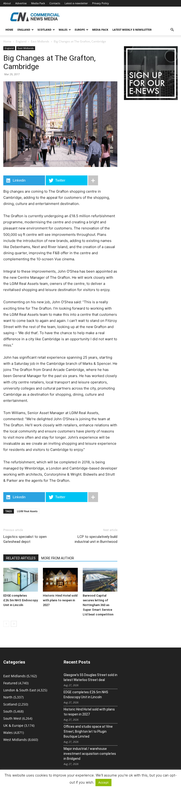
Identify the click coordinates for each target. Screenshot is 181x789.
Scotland (44, 29)
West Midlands (15, 739)
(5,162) (20, 676)
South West (12, 718)
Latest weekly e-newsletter (132, 29)
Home (9, 29)
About (7, 3)
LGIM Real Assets (27, 511)
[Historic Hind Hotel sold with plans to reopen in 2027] (60, 580)
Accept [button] (103, 782)
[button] (172, 30)
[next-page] (14, 624)
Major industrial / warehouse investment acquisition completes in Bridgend (90, 753)
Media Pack (38, 3)
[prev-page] (6, 624)
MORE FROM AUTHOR (57, 558)
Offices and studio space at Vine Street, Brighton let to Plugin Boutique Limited (88, 731)
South (7, 711)
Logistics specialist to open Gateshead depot (25, 539)
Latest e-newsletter (76, 3)
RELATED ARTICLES (21, 558)
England (21, 41)
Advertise (21, 3)
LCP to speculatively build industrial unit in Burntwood (96, 539)
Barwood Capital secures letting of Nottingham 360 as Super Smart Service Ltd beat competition (98, 605)
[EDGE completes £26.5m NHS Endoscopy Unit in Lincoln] (20, 580)
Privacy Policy (100, 3)
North (7, 697)
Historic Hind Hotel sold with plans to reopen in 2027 (60, 600)
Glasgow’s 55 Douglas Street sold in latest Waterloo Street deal (90, 677)
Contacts (54, 3)
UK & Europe (13, 725)
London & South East (19, 690)
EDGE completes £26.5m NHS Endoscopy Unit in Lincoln (20, 600)
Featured (10, 683)
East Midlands (40, 41)
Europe (80, 29)
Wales (63, 29)
